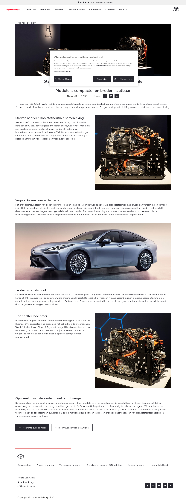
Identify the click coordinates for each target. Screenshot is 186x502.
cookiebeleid (100, 65)
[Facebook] (105, 96)
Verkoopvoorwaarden (70, 464)
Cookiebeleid (24, 464)
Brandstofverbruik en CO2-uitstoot (104, 464)
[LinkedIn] (117, 96)
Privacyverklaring (45, 464)
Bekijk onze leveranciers (62, 71)
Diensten (110, 9)
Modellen (45, 9)
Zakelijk (123, 9)
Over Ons (31, 9)
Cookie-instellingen (63, 79)
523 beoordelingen (104, 2)
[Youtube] (165, 485)
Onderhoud (95, 9)
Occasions (59, 9)
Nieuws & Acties (77, 9)
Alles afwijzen (102, 79)
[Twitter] (111, 96)
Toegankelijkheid (159, 464)
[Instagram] (153, 485)
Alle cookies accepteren (123, 79)
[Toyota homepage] (176, 9)
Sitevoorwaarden (136, 464)
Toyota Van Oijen (13, 9)
